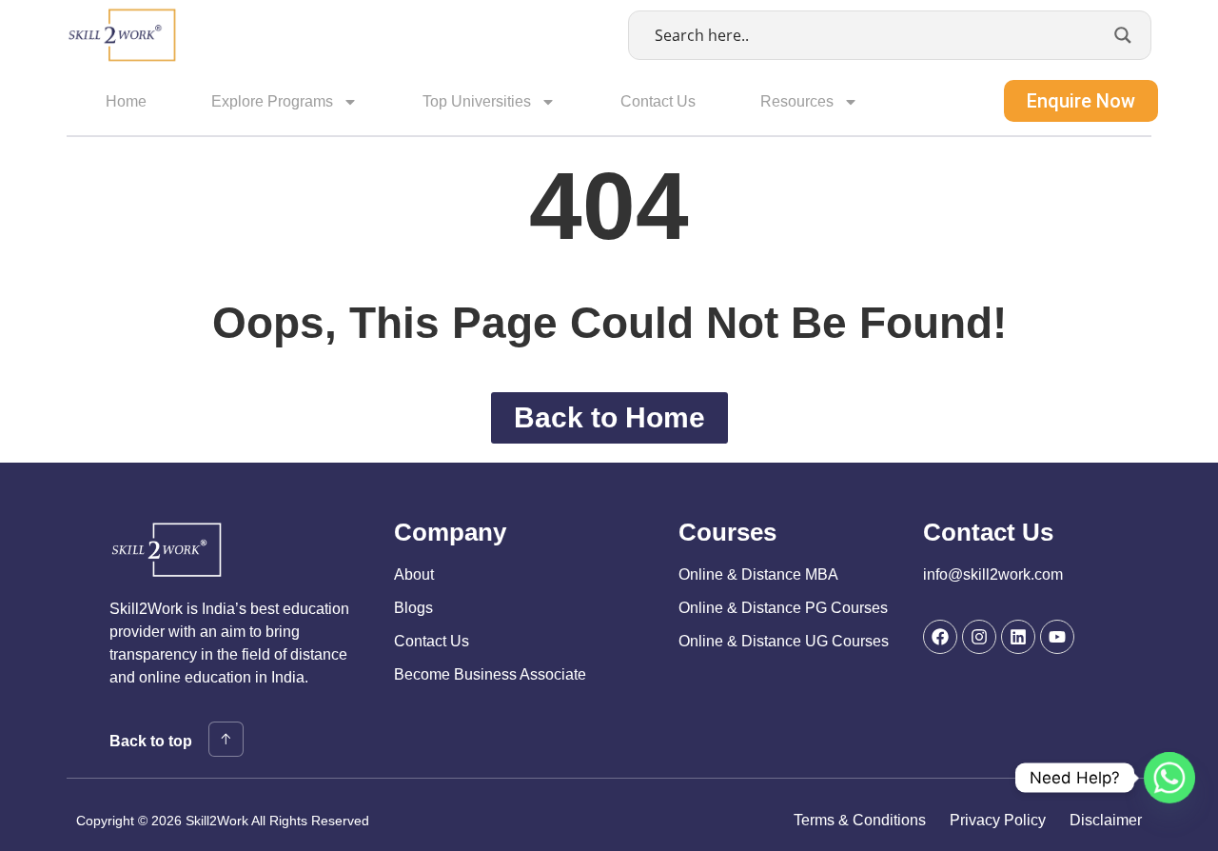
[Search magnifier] (1123, 35)
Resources (797, 101)
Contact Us (658, 101)
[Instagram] (979, 637)
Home (126, 101)
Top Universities (476, 101)
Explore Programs (272, 101)
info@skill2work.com (993, 574)
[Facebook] (940, 637)
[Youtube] (1057, 637)
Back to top (150, 741)
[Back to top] (226, 739)
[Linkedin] (1018, 637)
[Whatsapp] (1169, 777)
